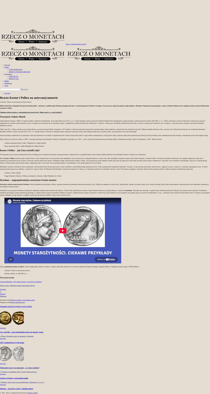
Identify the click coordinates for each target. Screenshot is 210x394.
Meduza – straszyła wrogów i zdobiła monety (16, 389)
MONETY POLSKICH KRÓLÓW (19, 72)
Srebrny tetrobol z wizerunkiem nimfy (23, 300)
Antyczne (7, 65)
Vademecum (8, 83)
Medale (6, 81)
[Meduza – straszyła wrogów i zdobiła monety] (22, 382)
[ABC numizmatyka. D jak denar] (17, 336)
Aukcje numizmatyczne (17, 302)
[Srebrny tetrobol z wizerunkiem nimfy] (18, 372)
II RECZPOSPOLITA (16, 69)
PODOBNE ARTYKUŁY (8, 307)
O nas (6, 85)
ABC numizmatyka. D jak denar (12, 343)
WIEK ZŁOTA (13, 76)
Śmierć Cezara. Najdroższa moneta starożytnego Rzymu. (17, 285)
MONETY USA (14, 79)
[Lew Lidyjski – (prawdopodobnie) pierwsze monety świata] (12, 326)
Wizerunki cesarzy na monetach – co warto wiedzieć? (19, 368)
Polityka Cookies (32, 393)
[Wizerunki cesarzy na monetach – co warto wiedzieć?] (12, 361)
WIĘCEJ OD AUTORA (24, 307)
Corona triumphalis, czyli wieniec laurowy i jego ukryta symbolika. (21, 282)
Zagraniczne (8, 74)
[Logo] (33, 61)
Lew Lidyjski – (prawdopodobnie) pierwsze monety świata (21, 332)
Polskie (6, 67)
